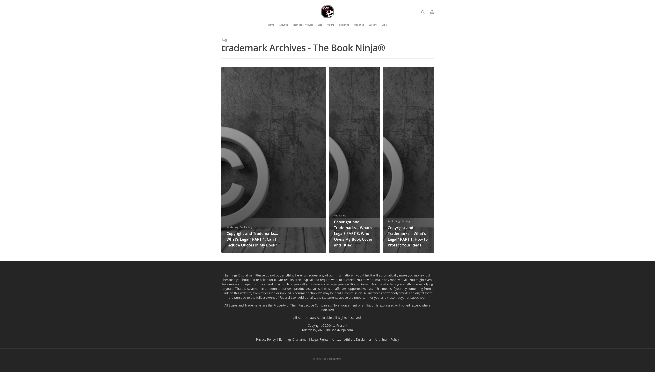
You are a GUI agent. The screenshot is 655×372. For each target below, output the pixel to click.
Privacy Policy (266, 339)
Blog (320, 24)
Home (271, 24)
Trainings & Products (303, 24)
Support (372, 24)
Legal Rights (319, 339)
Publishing (344, 24)
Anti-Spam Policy (387, 339)
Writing (330, 24)
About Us (283, 24)
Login (384, 24)
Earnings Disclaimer (293, 339)
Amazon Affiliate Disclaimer (351, 339)
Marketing (359, 24)
